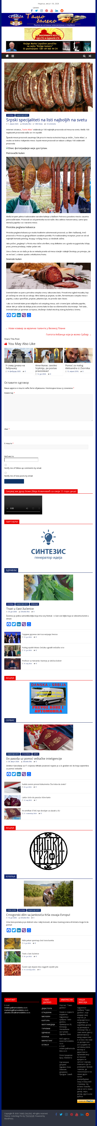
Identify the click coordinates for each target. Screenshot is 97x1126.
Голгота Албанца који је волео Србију (68, 334)
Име (7, 429)
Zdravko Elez (26, 124)
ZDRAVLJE (34, 604)
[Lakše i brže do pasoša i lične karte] (12, 796)
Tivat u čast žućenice (20, 608)
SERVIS (36, 754)
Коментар (9, 393)
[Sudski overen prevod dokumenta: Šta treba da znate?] (12, 783)
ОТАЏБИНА (46, 1012)
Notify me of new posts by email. (18, 476)
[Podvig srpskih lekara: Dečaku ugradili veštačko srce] (12, 646)
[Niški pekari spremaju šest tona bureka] (12, 939)
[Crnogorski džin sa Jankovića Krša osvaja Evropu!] (48, 882)
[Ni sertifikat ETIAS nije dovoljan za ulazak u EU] (12, 809)
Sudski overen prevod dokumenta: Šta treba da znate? (44, 784)
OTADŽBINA (26, 754)
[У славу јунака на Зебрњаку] (18, 349)
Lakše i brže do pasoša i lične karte (36, 797)
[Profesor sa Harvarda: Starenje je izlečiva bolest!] (12, 659)
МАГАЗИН (46, 1016)
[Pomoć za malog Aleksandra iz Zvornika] (78, 349)
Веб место (9, 456)
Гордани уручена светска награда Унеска (39, 634)
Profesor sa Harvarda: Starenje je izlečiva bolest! (42, 661)
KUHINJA (10, 115)
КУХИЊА (45, 1036)
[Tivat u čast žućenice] (48, 576)
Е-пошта (9, 443)
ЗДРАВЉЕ (46, 1032)
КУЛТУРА (46, 1020)
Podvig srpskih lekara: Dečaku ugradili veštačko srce (43, 647)
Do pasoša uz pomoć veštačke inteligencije (34, 758)
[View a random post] (90, 56)
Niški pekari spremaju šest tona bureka (38, 940)
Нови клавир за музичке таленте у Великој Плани (35, 328)
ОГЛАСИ (45, 1044)
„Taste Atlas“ (27, 129)
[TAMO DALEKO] (7, 56)
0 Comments (51, 124)
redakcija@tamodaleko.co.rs (15, 1007)
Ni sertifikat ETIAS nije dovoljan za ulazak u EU (41, 810)
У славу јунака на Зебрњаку (15, 367)
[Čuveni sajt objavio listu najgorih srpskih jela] (12, 966)
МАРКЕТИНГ (47, 1040)
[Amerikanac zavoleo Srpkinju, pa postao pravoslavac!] (48, 349)
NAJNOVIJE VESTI (22, 115)
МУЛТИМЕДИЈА (48, 1024)
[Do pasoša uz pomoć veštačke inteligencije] (48, 726)
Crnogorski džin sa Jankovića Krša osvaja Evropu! (38, 915)
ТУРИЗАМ (46, 1028)
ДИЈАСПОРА (47, 1008)
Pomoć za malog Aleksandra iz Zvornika (77, 367)
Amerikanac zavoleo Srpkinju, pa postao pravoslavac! (46, 368)
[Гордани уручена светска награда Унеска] (12, 633)
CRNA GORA (11, 910)
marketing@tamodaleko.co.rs (16, 1010)
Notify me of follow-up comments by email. (23, 468)
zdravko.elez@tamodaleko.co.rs (17, 1012)
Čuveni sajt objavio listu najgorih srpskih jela (40, 967)
